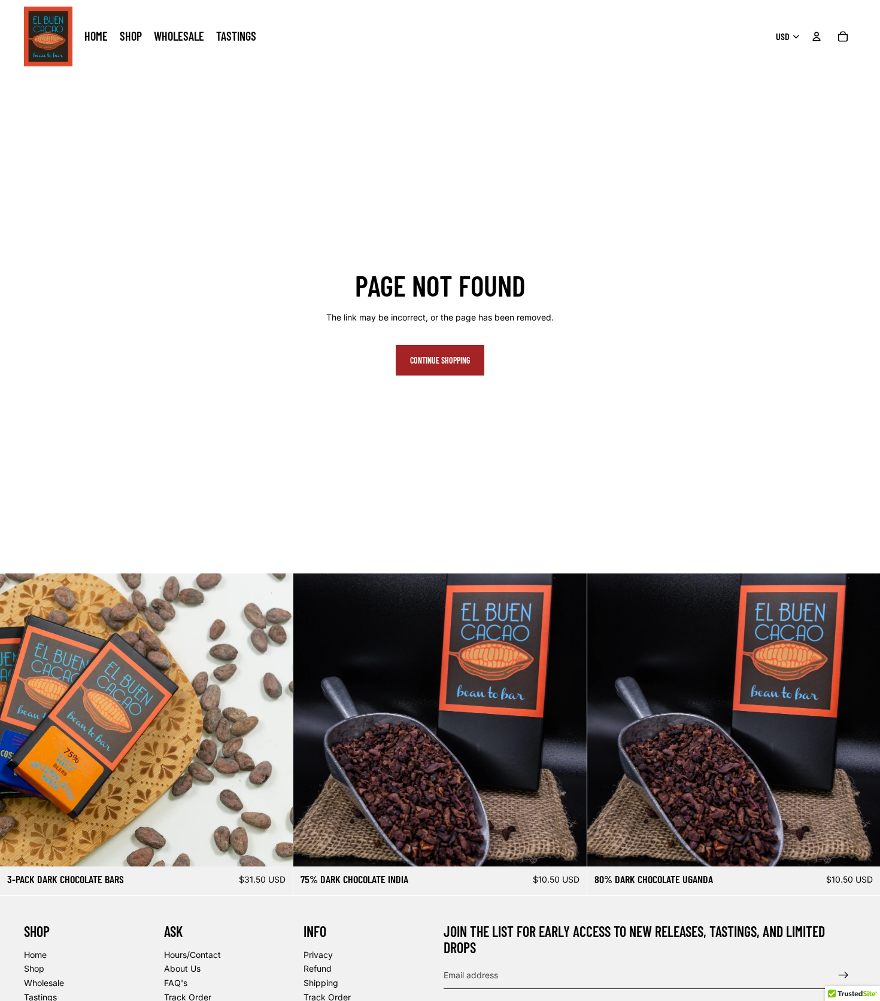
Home (35, 955)
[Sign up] (843, 975)
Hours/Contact (192, 955)
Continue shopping (440, 360)
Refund (318, 969)
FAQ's (175, 983)
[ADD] (275, 848)
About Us (182, 969)
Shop (34, 969)
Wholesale (44, 983)
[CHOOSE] (861, 848)
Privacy (318, 955)
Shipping (321, 983)
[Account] (816, 36)
